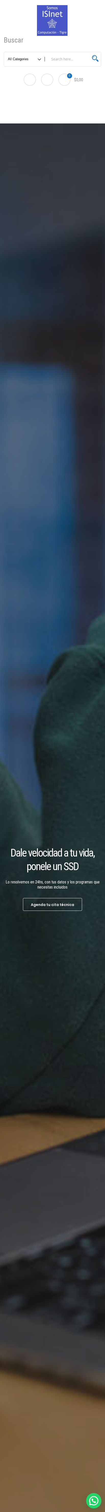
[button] (93, 1500)
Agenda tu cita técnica (52, 904)
